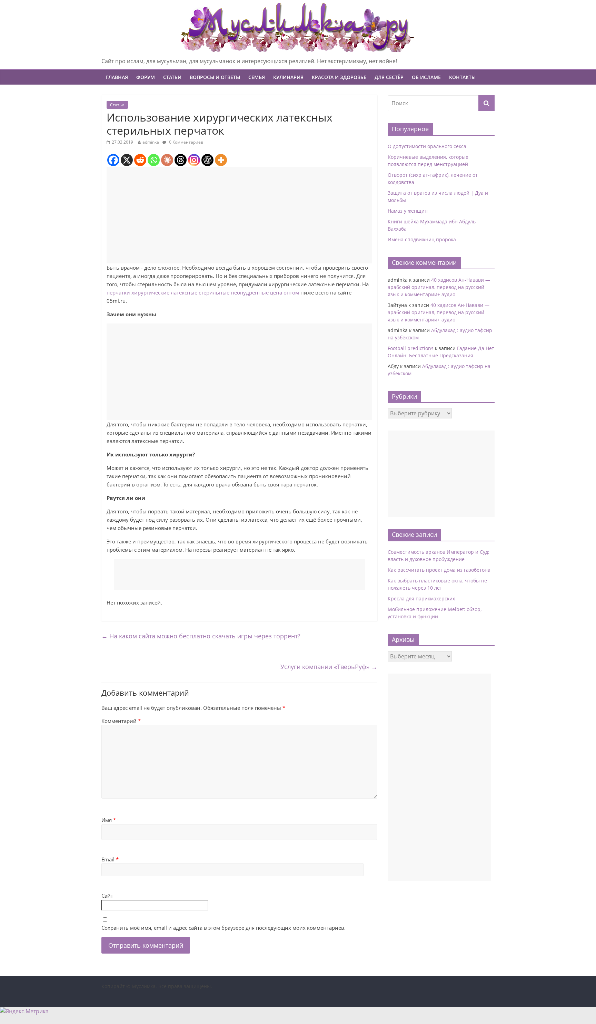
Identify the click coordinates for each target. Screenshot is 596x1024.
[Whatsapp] (154, 160)
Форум (145, 77)
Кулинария (288, 77)
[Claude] (167, 160)
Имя (108, 820)
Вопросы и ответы (215, 77)
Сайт (107, 895)
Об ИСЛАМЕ (426, 77)
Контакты (462, 77)
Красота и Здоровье (339, 77)
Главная (117, 77)
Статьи (172, 77)
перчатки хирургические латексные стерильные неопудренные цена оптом (203, 292)
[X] (127, 160)
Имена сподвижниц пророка (422, 239)
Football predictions (411, 348)
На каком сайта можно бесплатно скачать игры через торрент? (200, 636)
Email (110, 859)
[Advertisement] (239, 215)
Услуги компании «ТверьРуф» (328, 667)
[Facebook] (113, 160)
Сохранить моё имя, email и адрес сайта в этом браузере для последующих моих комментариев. (223, 927)
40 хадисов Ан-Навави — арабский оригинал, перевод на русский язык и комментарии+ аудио (439, 287)
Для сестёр (389, 77)
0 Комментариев (185, 142)
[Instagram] (194, 160)
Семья (256, 77)
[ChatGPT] (207, 160)
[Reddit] (140, 160)
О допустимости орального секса (427, 146)
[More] (221, 160)
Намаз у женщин (408, 210)
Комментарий (121, 720)
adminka (150, 142)
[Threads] (181, 160)
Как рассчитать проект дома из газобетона (439, 570)
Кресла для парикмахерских (421, 598)
